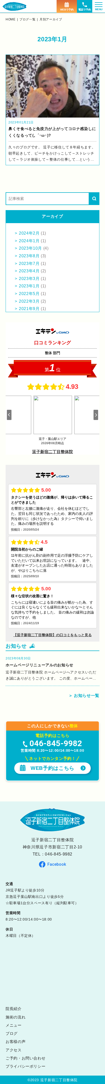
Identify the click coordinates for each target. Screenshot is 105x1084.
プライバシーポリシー (25, 1066)
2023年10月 (30, 248)
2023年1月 (29, 286)
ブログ (12, 1033)
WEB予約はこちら (52, 768)
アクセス (14, 1050)
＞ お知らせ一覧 (84, 695)
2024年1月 (29, 241)
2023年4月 (29, 271)
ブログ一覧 (27, 19)
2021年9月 (29, 309)
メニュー (14, 1025)
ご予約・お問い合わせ (25, 1058)
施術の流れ (15, 1017)
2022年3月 (29, 301)
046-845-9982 (58, 854)
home (11, 19)
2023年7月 (29, 263)
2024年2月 (29, 233)
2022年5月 (29, 293)
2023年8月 (29, 256)
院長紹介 (14, 1008)
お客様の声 (15, 1041)
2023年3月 (29, 278)
